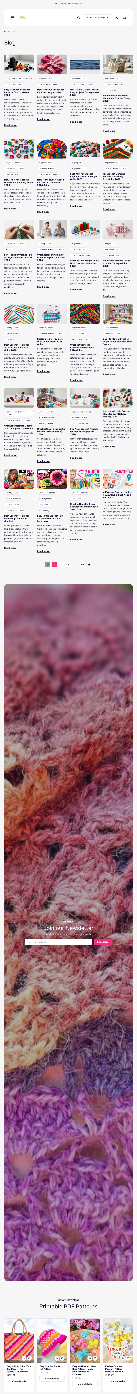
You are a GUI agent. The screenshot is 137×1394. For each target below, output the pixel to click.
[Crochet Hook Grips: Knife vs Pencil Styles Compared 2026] (52, 229)
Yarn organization (112, 255)
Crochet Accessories (14, 333)
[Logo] (22, 17)
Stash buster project (14, 84)
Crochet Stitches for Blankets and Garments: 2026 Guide (82, 347)
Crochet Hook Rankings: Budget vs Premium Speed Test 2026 (84, 507)
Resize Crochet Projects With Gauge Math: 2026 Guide (50, 342)
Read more (10, 125)
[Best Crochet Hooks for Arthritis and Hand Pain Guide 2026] (19, 314)
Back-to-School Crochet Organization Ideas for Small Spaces (117, 342)
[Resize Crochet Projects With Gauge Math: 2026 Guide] (52, 314)
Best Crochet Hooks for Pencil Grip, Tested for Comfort (16, 518)
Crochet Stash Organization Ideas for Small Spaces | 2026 (51, 432)
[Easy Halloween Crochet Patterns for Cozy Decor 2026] (19, 64)
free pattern (43, 504)
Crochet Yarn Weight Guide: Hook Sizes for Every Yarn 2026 (84, 263)
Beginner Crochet (46, 78)
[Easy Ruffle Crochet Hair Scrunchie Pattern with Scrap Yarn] (52, 479)
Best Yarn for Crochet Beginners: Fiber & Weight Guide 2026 (84, 176)
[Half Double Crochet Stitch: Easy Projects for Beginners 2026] (85, 64)
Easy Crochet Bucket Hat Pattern (50, 1367)
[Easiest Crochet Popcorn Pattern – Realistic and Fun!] (118, 1341)
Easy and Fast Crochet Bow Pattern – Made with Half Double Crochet (84, 1370)
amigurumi (10, 78)
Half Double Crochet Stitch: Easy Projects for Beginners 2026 (84, 92)
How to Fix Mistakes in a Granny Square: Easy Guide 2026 (18, 182)
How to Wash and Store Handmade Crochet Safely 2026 (116, 98)
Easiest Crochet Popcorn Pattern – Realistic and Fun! (114, 1369)
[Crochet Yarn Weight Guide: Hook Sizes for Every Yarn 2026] (85, 229)
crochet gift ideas (45, 498)
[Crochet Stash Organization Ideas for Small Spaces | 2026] (52, 398)
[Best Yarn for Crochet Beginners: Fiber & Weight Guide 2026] (85, 149)
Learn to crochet (111, 168)
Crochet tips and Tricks (48, 84)
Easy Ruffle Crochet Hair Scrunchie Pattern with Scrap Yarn (50, 518)
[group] (20, 1355)
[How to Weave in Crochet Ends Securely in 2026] (52, 64)
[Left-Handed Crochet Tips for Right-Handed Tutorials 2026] (19, 229)
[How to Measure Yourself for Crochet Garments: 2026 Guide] (52, 149)
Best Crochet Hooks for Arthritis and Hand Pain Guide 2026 (16, 347)
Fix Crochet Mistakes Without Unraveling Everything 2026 (114, 176)
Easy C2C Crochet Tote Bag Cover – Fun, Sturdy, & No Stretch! (19, 1369)
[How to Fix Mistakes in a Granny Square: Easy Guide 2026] (19, 149)
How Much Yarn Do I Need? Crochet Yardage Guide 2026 (117, 263)
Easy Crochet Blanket (80, 339)
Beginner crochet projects (82, 412)
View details (19, 1381)
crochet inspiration (46, 168)
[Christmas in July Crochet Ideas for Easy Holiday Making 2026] (118, 398)
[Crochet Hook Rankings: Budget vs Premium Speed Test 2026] (85, 479)
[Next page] (89, 564)
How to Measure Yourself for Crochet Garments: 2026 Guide (50, 182)
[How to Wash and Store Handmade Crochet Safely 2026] (118, 64)
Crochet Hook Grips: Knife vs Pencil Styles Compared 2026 (51, 257)
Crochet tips (11, 339)
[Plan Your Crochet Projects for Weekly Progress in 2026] (85, 398)
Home (6, 31)
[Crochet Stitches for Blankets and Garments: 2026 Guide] (85, 314)
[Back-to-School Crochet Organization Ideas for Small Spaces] (118, 314)
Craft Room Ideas (112, 327)
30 (82, 564)
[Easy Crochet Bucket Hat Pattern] (52, 1341)
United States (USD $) (95, 17)
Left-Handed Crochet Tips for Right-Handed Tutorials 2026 (18, 257)
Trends (91, 84)
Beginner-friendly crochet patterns (16, 413)
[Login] (116, 17)
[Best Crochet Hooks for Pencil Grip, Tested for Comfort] (19, 479)
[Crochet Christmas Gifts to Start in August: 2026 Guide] (19, 398)
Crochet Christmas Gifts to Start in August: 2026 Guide (18, 427)
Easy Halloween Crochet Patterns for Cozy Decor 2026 (17, 92)
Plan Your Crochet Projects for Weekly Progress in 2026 (84, 432)
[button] (78, 17)
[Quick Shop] (24, 1358)
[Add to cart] (29, 1358)
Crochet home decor (47, 412)
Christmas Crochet (13, 420)
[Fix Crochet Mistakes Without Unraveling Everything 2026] (118, 149)
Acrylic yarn (76, 162)
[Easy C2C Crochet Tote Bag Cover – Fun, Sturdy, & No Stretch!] (19, 1341)
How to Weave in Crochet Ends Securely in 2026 (50, 91)
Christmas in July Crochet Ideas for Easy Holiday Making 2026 (116, 414)
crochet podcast (12, 504)
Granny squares (12, 174)
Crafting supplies (45, 243)
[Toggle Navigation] (13, 17)
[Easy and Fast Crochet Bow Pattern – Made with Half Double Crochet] (85, 1341)
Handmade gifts (111, 90)
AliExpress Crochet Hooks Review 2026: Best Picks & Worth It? (117, 495)
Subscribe (103, 942)
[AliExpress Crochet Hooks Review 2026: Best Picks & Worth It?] (118, 479)
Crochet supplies (78, 249)
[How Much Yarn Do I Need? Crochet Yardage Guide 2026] (118, 229)
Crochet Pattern (25, 78)
